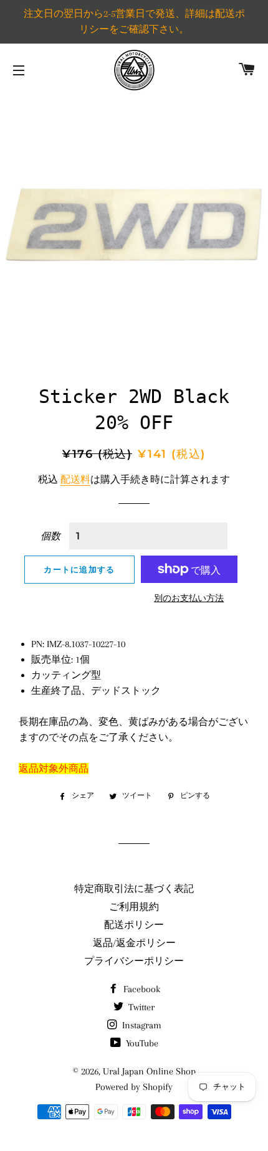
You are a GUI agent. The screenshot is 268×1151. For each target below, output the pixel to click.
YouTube (140, 1043)
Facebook (140, 989)
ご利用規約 (134, 906)
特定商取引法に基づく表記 (134, 888)
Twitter (140, 1007)
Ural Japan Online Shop (149, 1071)
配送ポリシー (134, 925)
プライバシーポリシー (134, 961)
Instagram (140, 1025)
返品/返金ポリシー (134, 943)
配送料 (75, 479)
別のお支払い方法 (189, 598)
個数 (50, 536)
